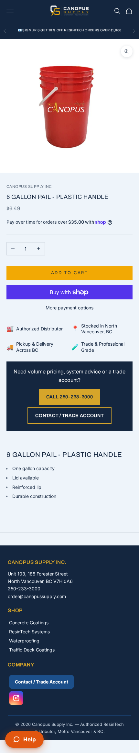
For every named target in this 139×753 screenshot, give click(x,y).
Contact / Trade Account (69, 415)
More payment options (69, 307)
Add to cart (69, 272)
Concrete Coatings (28, 622)
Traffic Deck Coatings (32, 649)
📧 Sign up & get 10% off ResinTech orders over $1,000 (70, 30)
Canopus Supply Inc (29, 186)
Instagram (16, 698)
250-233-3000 (24, 588)
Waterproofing (24, 640)
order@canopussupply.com (37, 596)
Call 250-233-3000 (69, 396)
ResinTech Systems (29, 631)
